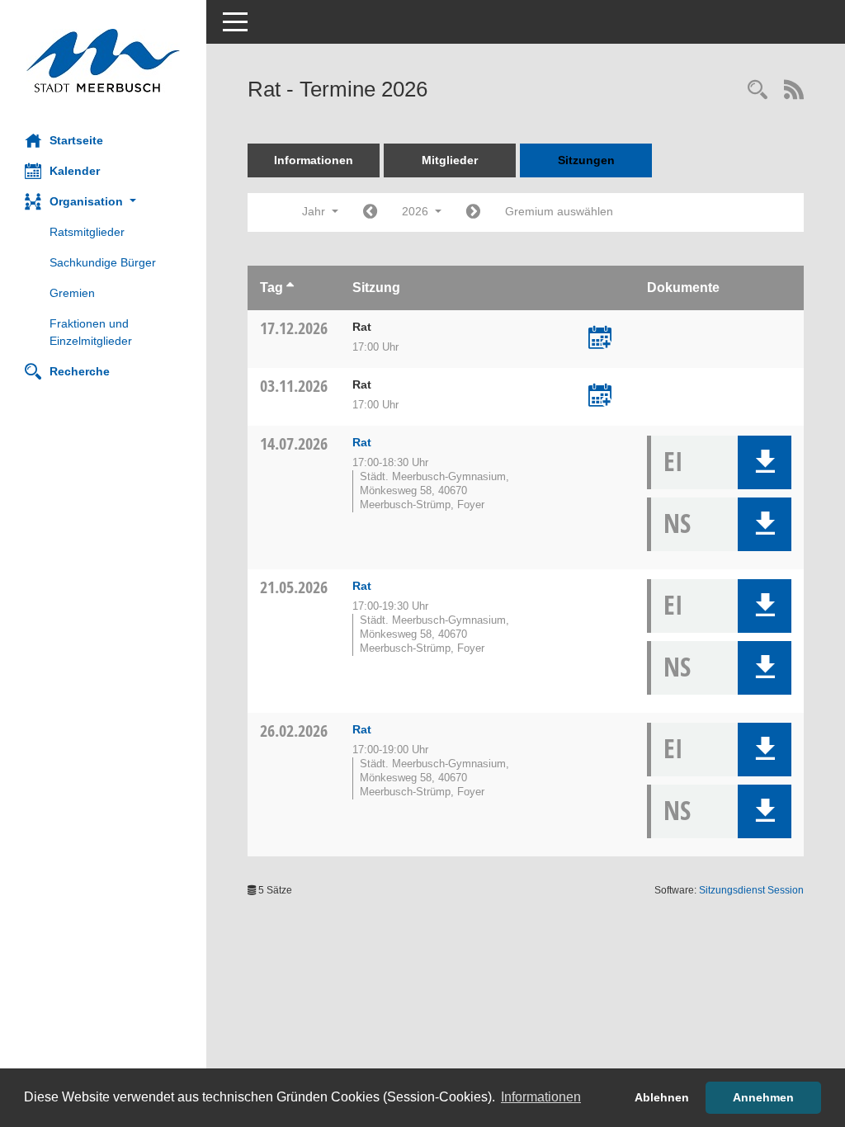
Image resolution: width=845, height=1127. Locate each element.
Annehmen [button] (763, 1097)
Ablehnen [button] (662, 1097)
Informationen (313, 160)
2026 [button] (417, 211)
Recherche (80, 371)
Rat (361, 442)
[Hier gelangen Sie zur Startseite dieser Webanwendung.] (103, 60)
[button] (103, 201)
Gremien (72, 292)
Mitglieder (450, 160)
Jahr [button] (315, 211)
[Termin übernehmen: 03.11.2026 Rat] (600, 397)
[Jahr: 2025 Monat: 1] (370, 212)
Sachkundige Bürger (103, 262)
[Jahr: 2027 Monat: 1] (473, 212)
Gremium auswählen (559, 211)
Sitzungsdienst (751, 890)
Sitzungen (586, 160)
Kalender (75, 170)
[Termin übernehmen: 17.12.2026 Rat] (600, 339)
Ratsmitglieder (87, 231)
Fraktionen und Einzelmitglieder (91, 332)
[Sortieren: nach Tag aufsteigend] (290, 288)
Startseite (76, 140)
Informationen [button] (541, 1097)
